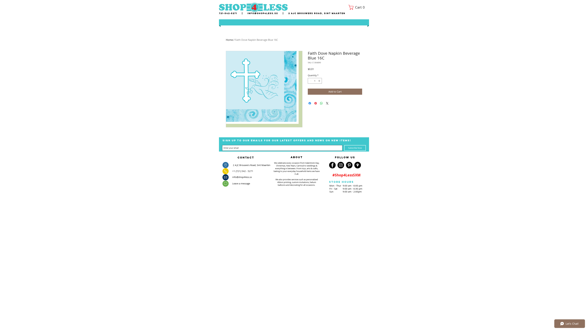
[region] (245, 156)
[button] (358, 7)
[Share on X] (327, 103)
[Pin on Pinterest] (315, 103)
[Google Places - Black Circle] (357, 165)
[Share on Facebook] (310, 103)
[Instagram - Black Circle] (340, 165)
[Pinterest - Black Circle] (349, 165)
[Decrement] (310, 81)
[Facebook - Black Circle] (332, 165)
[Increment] (319, 81)
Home (229, 40)
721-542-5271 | (233, 13)
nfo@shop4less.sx (263, 13)
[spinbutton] (315, 81)
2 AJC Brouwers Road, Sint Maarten (316, 13)
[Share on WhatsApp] (321, 103)
